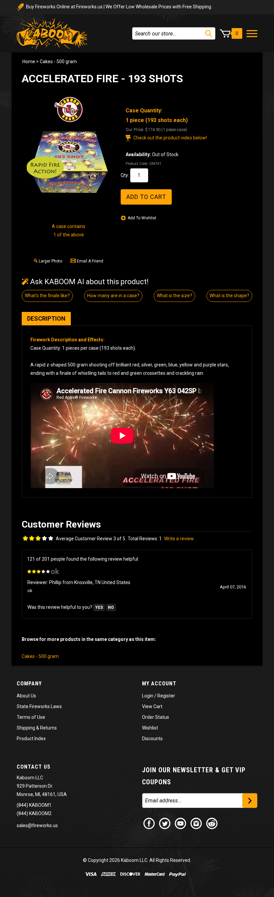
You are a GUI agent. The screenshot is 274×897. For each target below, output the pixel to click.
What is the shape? (229, 295)
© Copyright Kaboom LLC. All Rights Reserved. (137, 860)
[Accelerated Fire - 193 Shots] (68, 162)
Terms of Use (31, 717)
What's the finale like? (47, 295)
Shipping (26, 728)
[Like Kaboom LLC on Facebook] (149, 822)
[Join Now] (249, 800)
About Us (26, 695)
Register (166, 695)
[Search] (208, 33)
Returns (48, 728)
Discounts (152, 738)
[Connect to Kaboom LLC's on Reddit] (212, 822)
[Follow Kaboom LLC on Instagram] (196, 822)
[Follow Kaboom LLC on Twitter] (165, 822)
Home (28, 61)
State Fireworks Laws (39, 706)
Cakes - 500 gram (58, 61)
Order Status (155, 717)
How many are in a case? (113, 295)
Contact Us (33, 767)
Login (147, 695)
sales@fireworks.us (37, 825)
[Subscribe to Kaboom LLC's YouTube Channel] (180, 822)
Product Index (31, 738)
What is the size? (174, 295)
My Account (159, 683)
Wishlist (150, 728)
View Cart (152, 706)
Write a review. (179, 538)
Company (29, 683)
